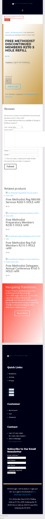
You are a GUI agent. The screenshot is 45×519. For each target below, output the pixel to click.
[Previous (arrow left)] (1, 518)
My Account (13, 410)
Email (6, 155)
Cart (10, 414)
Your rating (8, 127)
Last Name (11, 465)
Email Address (13, 455)
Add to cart (13, 86)
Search (7, 20)
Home (7, 32)
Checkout (12, 417)
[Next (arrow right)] (3, 518)
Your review (9, 130)
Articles (11, 377)
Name (7, 151)
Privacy (11, 380)
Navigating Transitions (21, 287)
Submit (10, 166)
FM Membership (16, 32)
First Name (11, 460)
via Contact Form (15, 441)
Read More (22, 313)
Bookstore (12, 374)
